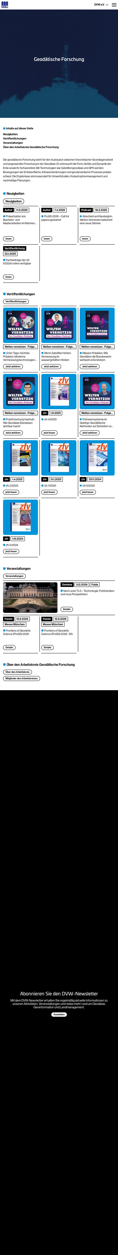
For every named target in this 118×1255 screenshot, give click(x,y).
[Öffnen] (114, 5)
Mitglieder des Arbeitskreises (22, 678)
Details (9, 647)
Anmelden (59, 1014)
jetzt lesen (49, 432)
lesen (9, 238)
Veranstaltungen (13, 143)
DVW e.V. (99, 4)
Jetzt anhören (13, 366)
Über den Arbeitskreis (18, 672)
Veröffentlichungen (14, 138)
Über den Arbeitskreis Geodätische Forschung (31, 147)
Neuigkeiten (10, 134)
